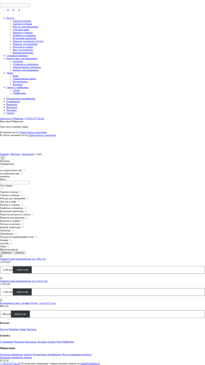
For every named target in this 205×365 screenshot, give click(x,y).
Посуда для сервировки (25, 26)
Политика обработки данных (16, 354)
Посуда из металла (23, 49)
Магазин (15, 154)
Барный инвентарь (23, 52)
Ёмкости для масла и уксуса (28, 41)
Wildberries (68, 341)
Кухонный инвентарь (24, 38)
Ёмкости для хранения (25, 44)
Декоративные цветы (24, 78)
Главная (4, 154)
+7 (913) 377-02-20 (34, 118)
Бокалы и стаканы (23, 32)
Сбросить (19, 252)
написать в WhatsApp (11, 118)
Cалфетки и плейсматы (25, 64)
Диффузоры (19, 93)
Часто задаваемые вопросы (76, 354)
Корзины (18, 84)
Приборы (13, 329)
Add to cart (22, 269)
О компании (13, 101)
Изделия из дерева (23, 47)
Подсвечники (20, 81)
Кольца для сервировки (25, 70)
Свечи (16, 90)
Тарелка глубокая (22, 23)
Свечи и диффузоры (17, 87)
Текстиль (32, 329)
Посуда (10, 18)
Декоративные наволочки (27, 67)
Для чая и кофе (21, 29)
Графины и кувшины (24, 35)
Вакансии (11, 104)
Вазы (15, 75)
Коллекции (28, 154)
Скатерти (18, 61)
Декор (9, 73)
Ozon (59, 341)
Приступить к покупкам (33, 132)
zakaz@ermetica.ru (90, 363)
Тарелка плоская (22, 21)
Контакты (11, 107)
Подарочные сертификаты (20, 98)
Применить (6, 252)
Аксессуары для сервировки (21, 58)
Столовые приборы (17, 55)
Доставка (11, 110)
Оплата (10, 113)
